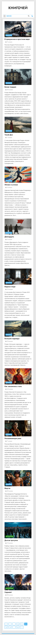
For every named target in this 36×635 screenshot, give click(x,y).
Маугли (7, 488)
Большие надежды (12, 339)
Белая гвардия (10, 87)
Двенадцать (9, 237)
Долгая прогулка (11, 540)
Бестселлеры (9, 536)
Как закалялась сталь (13, 386)
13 (6, 627)
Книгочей (18, 7)
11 (22, 624)
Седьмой (8, 592)
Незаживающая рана (13, 438)
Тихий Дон (9, 135)
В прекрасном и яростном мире (17, 39)
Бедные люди (10, 287)
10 (18, 624)
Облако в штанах (11, 185)
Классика (9, 35)
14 (10, 627)
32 (18, 627)
